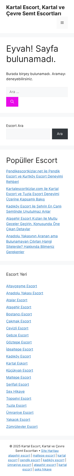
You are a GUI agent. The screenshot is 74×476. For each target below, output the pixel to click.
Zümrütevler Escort (22, 427)
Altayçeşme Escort (21, 286)
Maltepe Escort (18, 377)
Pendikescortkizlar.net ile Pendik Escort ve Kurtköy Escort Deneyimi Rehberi (34, 176)
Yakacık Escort (18, 420)
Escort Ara (14, 126)
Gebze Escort (17, 335)
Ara (60, 134)
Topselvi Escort (18, 398)
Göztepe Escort (19, 342)
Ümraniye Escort (20, 412)
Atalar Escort (16, 300)
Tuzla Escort (16, 405)
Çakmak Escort (18, 321)
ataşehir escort (19, 455)
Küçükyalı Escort (19, 370)
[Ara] (12, 102)
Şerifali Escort (17, 384)
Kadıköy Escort (18, 356)
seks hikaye (43, 469)
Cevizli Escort (17, 328)
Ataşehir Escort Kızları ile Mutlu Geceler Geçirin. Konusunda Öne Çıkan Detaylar (33, 223)
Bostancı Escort (19, 314)
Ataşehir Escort (18, 307)
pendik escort (30, 460)
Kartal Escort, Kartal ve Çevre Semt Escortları (35, 10)
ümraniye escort (19, 465)
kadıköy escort (53, 460)
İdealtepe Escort (19, 349)
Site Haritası (50, 451)
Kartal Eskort (17, 363)
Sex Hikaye (15, 391)
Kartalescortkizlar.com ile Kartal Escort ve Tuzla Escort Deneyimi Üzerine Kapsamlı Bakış (32, 194)
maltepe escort (44, 455)
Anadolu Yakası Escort (24, 293)
